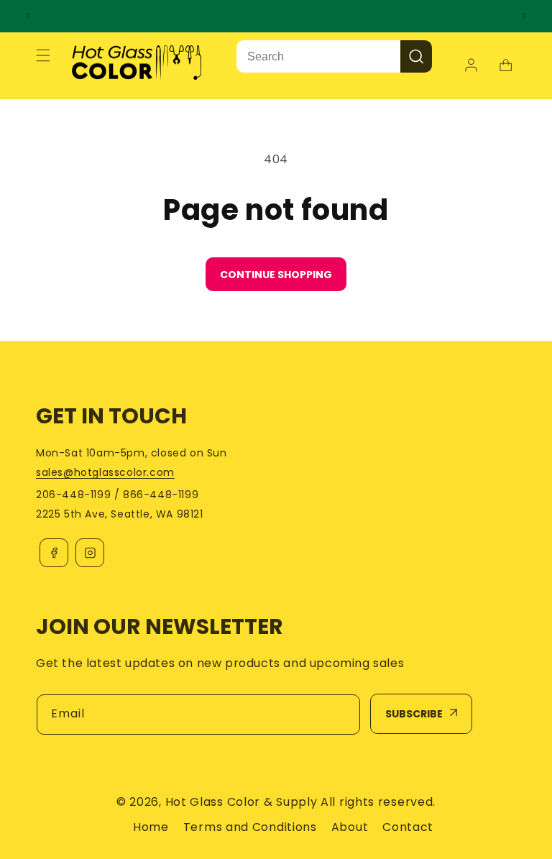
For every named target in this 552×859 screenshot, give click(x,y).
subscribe (414, 714)
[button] (43, 55)
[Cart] (505, 65)
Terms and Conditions (250, 827)
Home (151, 827)
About (350, 827)
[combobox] (318, 56)
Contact (407, 827)
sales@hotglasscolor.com (105, 472)
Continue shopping (276, 274)
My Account (473, 65)
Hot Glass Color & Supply (241, 802)
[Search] (416, 56)
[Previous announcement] (28, 16)
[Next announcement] (524, 16)
